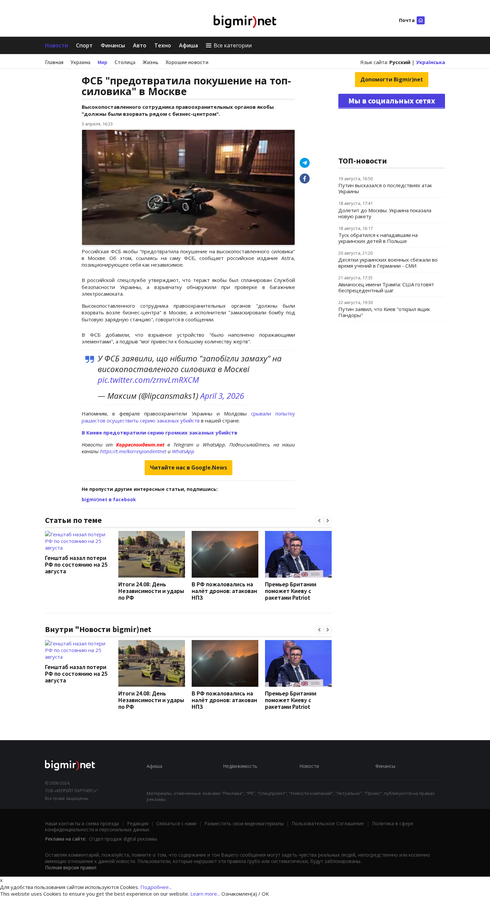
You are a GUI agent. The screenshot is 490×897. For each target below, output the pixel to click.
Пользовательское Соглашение (328, 823)
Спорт (84, 45)
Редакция (137, 823)
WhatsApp (183, 451)
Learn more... (205, 893)
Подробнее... (156, 887)
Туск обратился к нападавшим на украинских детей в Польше (378, 238)
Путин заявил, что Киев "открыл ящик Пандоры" (384, 312)
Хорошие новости (187, 62)
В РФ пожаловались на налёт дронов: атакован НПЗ (224, 590)
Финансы (113, 45)
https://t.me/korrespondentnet (133, 451)
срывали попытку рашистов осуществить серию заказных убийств (188, 416)
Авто (139, 45)
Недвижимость (240, 766)
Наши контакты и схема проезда (82, 823)
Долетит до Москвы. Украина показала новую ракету (384, 213)
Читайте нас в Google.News (188, 467)
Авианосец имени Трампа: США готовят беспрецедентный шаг (386, 287)
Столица (125, 62)
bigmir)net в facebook (109, 499)
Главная (54, 62)
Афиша (188, 45)
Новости (56, 45)
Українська (430, 62)
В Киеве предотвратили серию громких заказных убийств (159, 432)
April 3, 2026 (222, 395)
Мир (102, 62)
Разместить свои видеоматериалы (244, 823)
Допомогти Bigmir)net (391, 79)
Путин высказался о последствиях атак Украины (385, 188)
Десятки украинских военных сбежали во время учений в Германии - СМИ (388, 262)
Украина (80, 62)
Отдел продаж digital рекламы (123, 839)
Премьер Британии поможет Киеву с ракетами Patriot (290, 590)
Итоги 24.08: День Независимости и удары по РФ (151, 590)
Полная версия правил (70, 867)
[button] (319, 521)
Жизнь (150, 62)
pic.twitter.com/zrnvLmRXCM (148, 379)
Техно (162, 45)
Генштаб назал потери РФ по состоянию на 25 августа (76, 564)
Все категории (233, 45)
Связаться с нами (176, 823)
